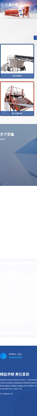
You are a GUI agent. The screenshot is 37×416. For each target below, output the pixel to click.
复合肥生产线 (21, 350)
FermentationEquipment (23, 352)
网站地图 (6, 394)
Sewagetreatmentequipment (7, 352)
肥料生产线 (11, 350)
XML (11, 394)
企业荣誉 (16, 176)
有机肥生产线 (30, 350)
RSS (1, 394)
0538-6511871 (16, 357)
